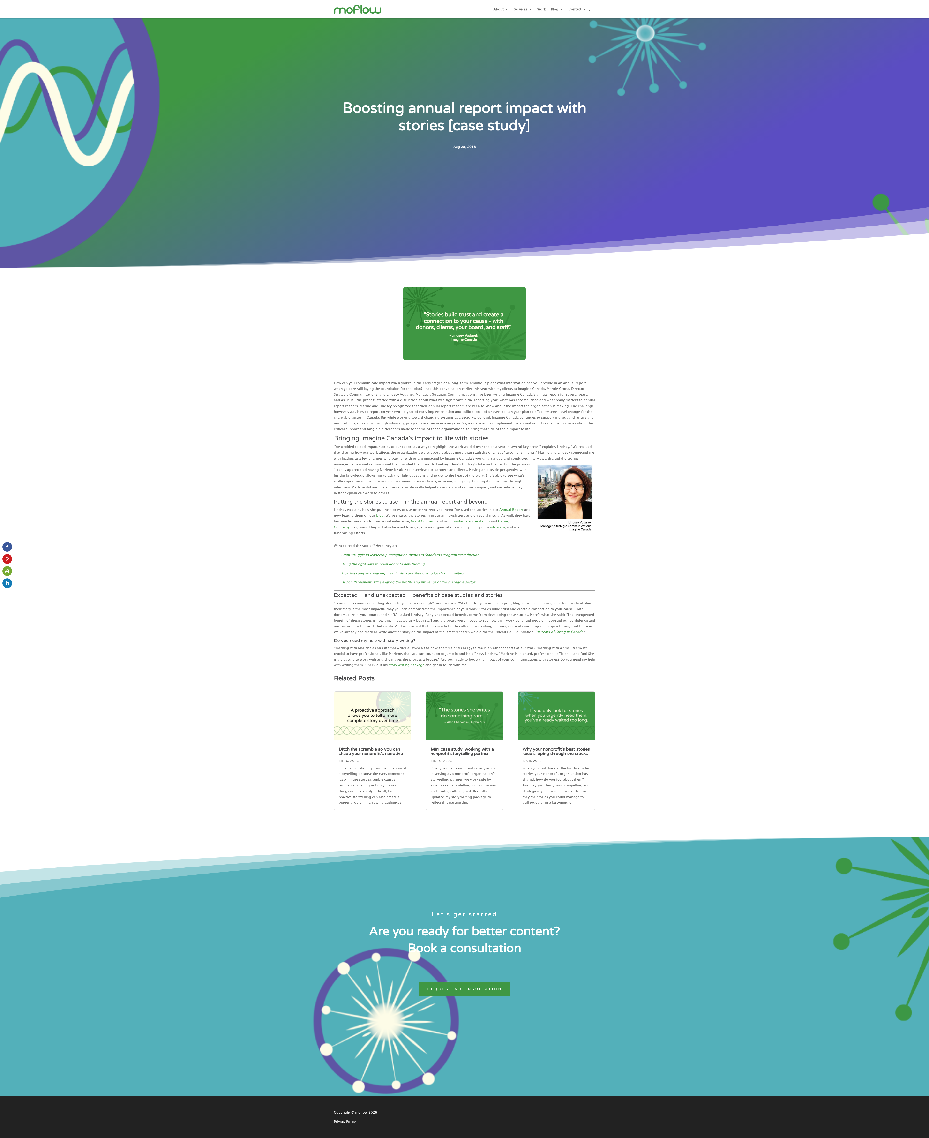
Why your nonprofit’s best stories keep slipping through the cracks (556, 751)
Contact (575, 9)
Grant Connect (423, 521)
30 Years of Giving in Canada (559, 632)
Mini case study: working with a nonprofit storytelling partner (462, 751)
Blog (554, 9)
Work (541, 9)
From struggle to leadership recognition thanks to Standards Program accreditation (410, 555)
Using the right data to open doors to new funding (383, 564)
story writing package (406, 665)
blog (380, 515)
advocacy (497, 527)
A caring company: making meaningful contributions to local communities (402, 573)
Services (520, 9)
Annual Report (511, 510)
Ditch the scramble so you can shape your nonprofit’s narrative (371, 751)
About (499, 9)
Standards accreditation (470, 521)
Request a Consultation (464, 989)
